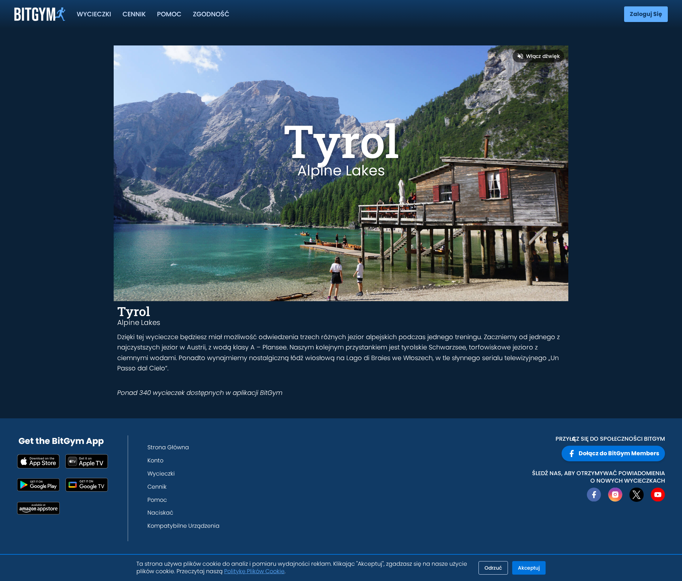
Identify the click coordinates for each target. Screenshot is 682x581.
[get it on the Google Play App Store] (38, 485)
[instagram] (615, 495)
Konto (155, 460)
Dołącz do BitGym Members (619, 453)
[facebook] (594, 495)
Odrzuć (493, 567)
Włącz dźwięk (543, 56)
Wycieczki (94, 14)
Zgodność (211, 14)
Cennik (134, 14)
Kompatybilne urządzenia (183, 526)
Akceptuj (529, 567)
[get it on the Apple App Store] (38, 461)
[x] (636, 495)
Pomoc (169, 14)
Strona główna (168, 447)
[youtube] (658, 495)
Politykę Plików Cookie (254, 571)
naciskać (160, 513)
